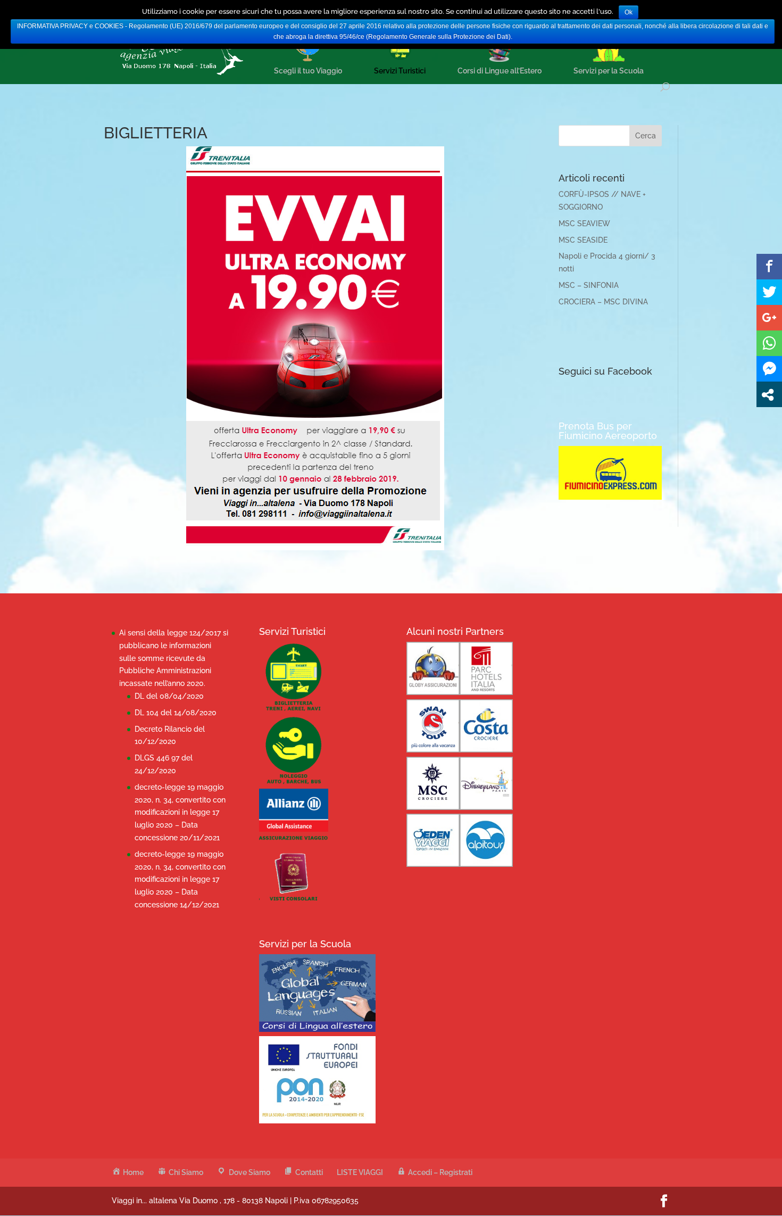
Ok (629, 12)
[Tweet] (769, 292)
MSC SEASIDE (583, 240)
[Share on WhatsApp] (769, 343)
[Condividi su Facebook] (769, 266)
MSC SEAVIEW (584, 223)
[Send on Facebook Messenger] (769, 369)
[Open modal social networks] (769, 394)
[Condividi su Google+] (769, 317)
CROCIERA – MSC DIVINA (603, 301)
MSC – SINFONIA (589, 285)
